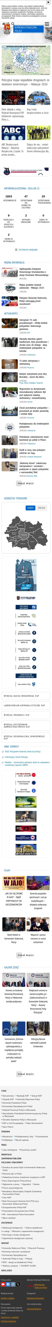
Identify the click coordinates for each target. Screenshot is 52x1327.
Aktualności (7, 1136)
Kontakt (5, 1243)
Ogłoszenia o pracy (10, 1184)
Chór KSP (6, 1197)
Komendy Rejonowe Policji (28, 1099)
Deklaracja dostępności (12, 1228)
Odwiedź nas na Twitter (18, 1284)
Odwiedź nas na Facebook (8, 1284)
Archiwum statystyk (28, 249)
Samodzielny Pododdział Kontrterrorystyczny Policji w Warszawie (24, 1114)
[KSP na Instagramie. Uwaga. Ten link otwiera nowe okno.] (26, 641)
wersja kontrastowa (34, 1308)
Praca (4, 1144)
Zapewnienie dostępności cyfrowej (17, 1238)
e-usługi (5, 1231)
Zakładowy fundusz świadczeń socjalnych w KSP (23, 1177)
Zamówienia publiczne (11, 1158)
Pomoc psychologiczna (12, 1188)
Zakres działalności (34, 1228)
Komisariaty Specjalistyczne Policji (17, 1106)
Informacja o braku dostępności (16, 1235)
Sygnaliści (26, 1184)
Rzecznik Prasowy (36, 1248)
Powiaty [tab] (30, 508)
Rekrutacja (6, 1154)
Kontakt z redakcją (7, 1298)
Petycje (29, 1259)
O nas (3, 1090)
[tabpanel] (26, 534)
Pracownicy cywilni (28, 1150)
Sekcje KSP (37, 1096)
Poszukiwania (42, 1136)
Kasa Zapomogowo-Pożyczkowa (16, 1181)
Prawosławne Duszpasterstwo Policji (18, 1211)
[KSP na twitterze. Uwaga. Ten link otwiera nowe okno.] (26, 650)
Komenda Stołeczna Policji (14, 1248)
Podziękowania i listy (24, 1136)
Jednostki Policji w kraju (12, 1259)
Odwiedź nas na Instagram (13, 1284)
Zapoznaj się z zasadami (10, 1317)
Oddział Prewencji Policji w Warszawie (19, 1110)
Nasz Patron (7, 1127)
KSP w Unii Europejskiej (12, 1123)
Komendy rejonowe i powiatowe (16, 1251)
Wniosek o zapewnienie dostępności (28, 1231)
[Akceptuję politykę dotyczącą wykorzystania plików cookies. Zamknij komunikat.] (48, 2)
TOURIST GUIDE (28, 1266)
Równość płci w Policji (11, 1174)
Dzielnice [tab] (41, 508)
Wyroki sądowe (22, 1140)
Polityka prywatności (8, 1321)
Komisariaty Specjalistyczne (14, 1255)
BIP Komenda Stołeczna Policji (41, 1286)
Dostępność (6, 1222)
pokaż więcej (26, 484)
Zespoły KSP (8, 1099)
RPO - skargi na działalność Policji (17, 1262)
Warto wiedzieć (9, 1218)
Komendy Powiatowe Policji (14, 1103)
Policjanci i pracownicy (12, 1162)
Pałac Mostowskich (34, 1123)
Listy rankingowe (9, 1150)
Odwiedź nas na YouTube (3, 1284)
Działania (5, 1131)
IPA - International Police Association (18, 1214)
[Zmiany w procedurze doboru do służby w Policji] (26, 171)
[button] (47, 24)
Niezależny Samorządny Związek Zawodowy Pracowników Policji (21, 1192)
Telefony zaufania (10, 1266)
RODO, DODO (6, 1270)
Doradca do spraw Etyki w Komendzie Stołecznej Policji (23, 1168)
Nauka (36, 1184)
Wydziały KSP (23, 1096)
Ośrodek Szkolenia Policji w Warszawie (19, 1120)
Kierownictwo (8, 1096)
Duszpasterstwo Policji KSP (14, 1207)
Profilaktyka (7, 1140)
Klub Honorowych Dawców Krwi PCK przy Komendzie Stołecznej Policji (20, 1202)
